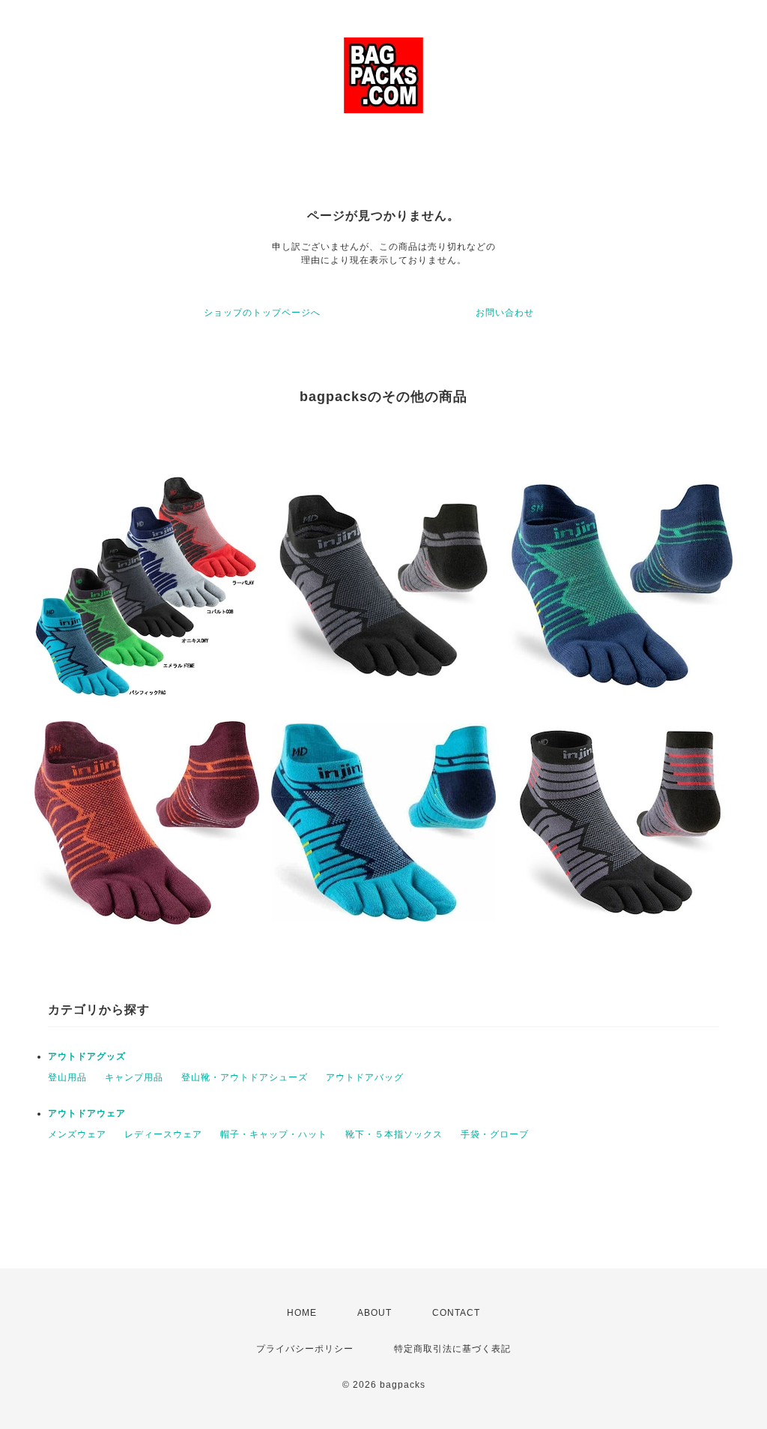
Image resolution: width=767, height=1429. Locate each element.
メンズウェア (77, 1134)
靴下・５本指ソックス (394, 1134)
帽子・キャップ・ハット (273, 1134)
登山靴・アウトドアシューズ (244, 1077)
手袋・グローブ (495, 1134)
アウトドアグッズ (87, 1056)
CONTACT (456, 1313)
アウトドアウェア (87, 1113)
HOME (302, 1313)
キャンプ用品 (134, 1077)
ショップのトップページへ (262, 312)
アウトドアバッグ (365, 1077)
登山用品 (67, 1077)
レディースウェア (163, 1134)
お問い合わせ (505, 312)
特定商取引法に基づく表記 (452, 1349)
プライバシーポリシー (305, 1349)
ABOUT (374, 1313)
